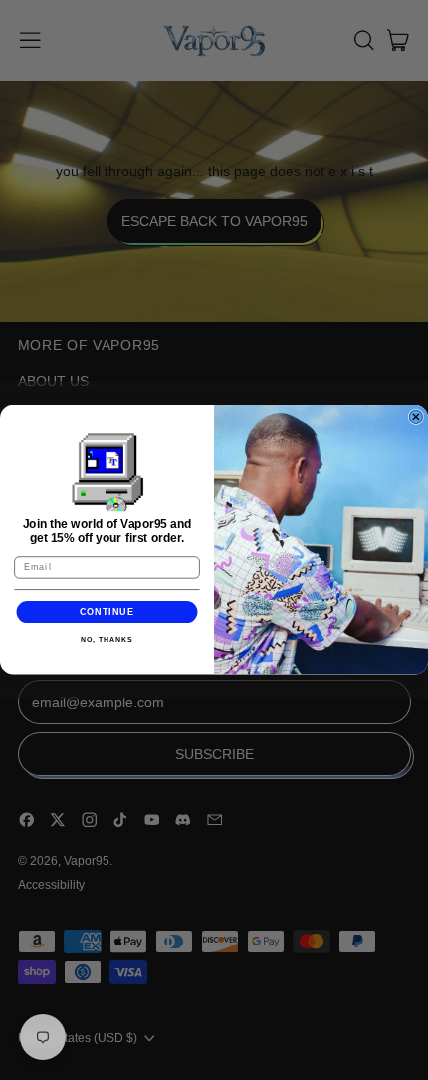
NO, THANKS (106, 640)
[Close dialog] (415, 417)
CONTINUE (107, 611)
